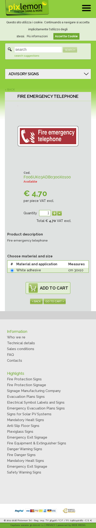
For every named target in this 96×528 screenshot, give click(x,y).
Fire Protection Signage (26, 385)
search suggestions (26, 55)
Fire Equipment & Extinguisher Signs (36, 443)
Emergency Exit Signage (27, 437)
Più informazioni (37, 36)
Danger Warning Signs (24, 449)
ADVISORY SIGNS (24, 74)
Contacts (14, 360)
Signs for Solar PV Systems (29, 414)
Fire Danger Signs (21, 455)
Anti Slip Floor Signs (23, 426)
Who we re (16, 337)
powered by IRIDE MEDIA (72, 525)
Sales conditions (20, 349)
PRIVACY (50, 525)
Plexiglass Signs (20, 431)
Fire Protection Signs (24, 379)
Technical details (21, 343)
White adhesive (28, 270)
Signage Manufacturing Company (34, 391)
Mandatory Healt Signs (25, 420)
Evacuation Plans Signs (26, 397)
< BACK (10, 89)
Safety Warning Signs (24, 472)
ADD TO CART (54, 288)
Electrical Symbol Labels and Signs (36, 402)
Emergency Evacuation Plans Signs (36, 408)
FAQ (10, 355)
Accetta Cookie (66, 36)
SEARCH (70, 49)
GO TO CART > (54, 301)
